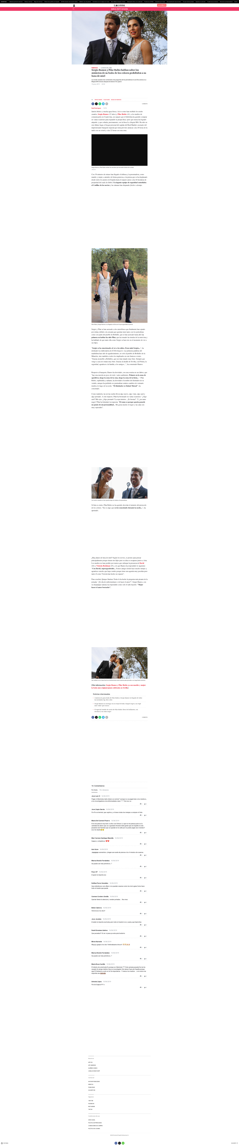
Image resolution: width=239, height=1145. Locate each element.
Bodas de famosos (116, 99)
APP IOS (90, 1062)
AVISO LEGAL (91, 1120)
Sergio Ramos (98, 99)
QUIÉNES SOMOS (92, 1068)
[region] (105, 90)
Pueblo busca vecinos (212, 1)
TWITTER (90, 1100)
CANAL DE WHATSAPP (94, 1071)
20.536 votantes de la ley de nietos (69, 1)
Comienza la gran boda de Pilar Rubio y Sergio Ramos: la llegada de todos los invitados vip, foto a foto (118, 699)
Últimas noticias (28, 1)
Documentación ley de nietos (174, 1)
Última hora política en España (51, 1)
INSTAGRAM (91, 1106)
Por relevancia (104, 790)
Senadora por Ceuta (160, 1)
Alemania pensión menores (16, 1)
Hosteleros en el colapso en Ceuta (101, 1)
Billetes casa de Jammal (85, 1)
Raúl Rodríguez (96, 108)
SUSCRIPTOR (91, 1090)
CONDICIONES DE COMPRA (95, 1125)
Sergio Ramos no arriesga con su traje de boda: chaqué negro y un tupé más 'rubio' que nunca (117, 704)
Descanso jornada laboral (226, 1)
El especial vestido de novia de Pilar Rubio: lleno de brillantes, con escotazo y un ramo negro (116, 710)
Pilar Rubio (107, 99)
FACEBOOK (91, 1103)
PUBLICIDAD (91, 1087)
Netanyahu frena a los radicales (134, 1)
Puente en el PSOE (148, 1)
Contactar (91, 1077)
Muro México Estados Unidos (118, 1)
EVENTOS (90, 1084)
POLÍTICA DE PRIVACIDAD (95, 1123)
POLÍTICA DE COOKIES (94, 1128)
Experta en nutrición (200, 1)
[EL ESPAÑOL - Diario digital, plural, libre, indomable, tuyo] (119, 5)
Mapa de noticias (38, 1)
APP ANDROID (92, 1065)
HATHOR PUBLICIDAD (94, 1081)
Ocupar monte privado (188, 1)
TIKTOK (90, 1109)
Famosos (94, 68)
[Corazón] (119, 9)
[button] (93, 104)
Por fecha (94, 790)
